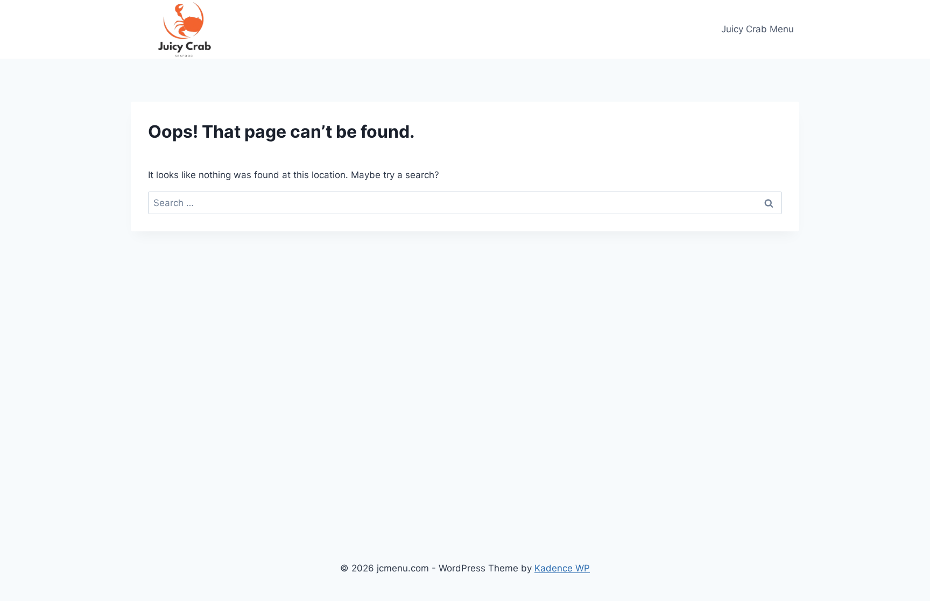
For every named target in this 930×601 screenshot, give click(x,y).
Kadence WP (562, 568)
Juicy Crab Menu (757, 29)
